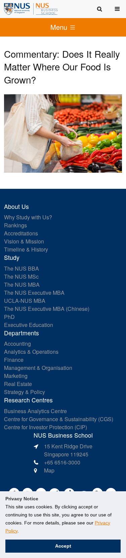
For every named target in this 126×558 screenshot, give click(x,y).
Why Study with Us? (28, 217)
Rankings (15, 225)
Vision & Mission (24, 241)
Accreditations (21, 233)
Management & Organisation (38, 368)
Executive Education (28, 325)
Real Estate (18, 384)
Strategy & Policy (24, 392)
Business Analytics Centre (35, 411)
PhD (9, 317)
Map (49, 470)
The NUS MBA (22, 284)
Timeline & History (26, 249)
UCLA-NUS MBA (24, 300)
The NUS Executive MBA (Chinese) (46, 309)
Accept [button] (63, 546)
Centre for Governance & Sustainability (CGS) (58, 419)
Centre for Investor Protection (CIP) (45, 427)
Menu (59, 27)
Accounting (17, 343)
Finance (14, 360)
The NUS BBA (21, 268)
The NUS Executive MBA (34, 292)
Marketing (16, 376)
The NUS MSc (21, 276)
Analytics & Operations (31, 351)
